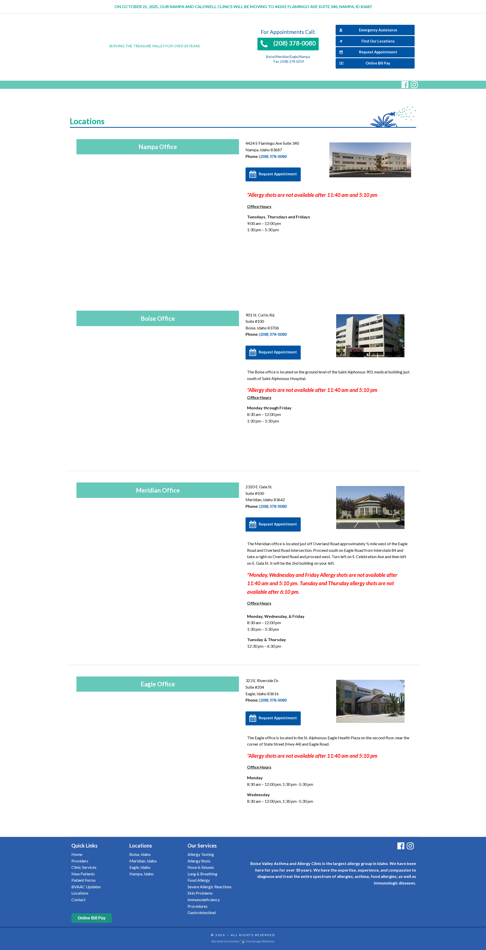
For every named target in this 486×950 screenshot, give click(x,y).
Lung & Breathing (202, 873)
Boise (270, 57)
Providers (79, 860)
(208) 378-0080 (273, 156)
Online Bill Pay (378, 63)
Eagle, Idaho (139, 867)
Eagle (294, 57)
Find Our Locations (378, 41)
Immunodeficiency (204, 899)
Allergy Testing (201, 854)
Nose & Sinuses (201, 867)
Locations (79, 893)
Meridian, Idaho (143, 860)
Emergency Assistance (378, 30)
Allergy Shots (199, 860)
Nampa (304, 57)
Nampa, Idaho (141, 873)
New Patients (83, 873)
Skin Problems (200, 893)
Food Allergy (199, 880)
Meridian (282, 57)
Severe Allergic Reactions (210, 886)
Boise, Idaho (140, 854)
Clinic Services (83, 867)
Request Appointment (378, 52)
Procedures (198, 906)
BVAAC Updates (86, 886)
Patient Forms (83, 880)
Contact (78, 899)
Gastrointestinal (202, 912)
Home (76, 854)
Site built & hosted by (243, 941)
